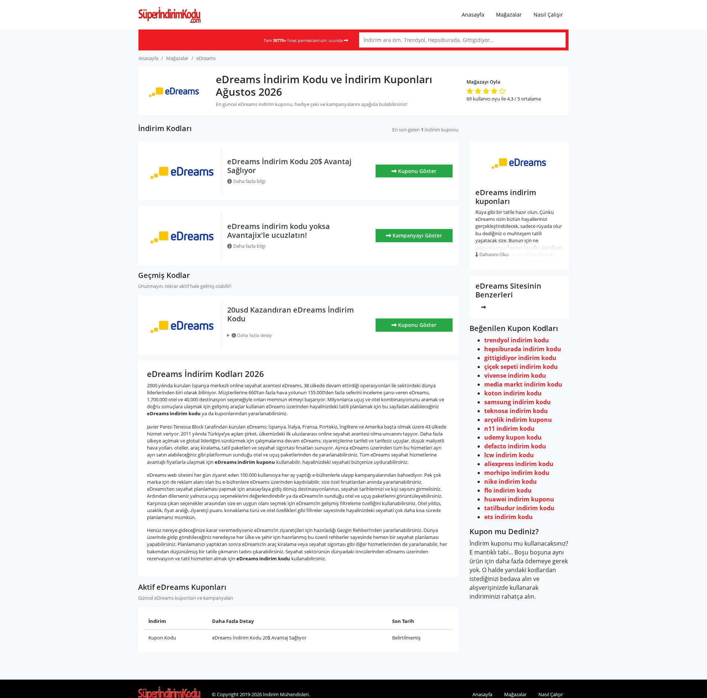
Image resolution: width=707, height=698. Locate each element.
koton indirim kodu (513, 393)
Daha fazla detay (254, 335)
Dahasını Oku (493, 254)
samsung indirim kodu (517, 402)
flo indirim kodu (508, 490)
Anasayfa (473, 14)
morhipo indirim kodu (516, 473)
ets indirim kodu (508, 517)
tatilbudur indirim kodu (519, 508)
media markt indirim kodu (523, 384)
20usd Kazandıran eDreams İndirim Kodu (290, 314)
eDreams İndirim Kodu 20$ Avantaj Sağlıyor (289, 165)
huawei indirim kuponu (519, 499)
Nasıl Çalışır (548, 14)
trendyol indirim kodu (516, 340)
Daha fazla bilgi (248, 181)
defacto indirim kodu (515, 446)
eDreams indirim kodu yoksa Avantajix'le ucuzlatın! (278, 230)
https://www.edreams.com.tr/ (519, 177)
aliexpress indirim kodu (518, 464)
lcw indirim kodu (509, 455)
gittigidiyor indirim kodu (520, 358)
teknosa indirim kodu (516, 411)
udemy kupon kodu (513, 437)
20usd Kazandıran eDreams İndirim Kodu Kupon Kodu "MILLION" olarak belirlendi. (294, 335)
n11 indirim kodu (509, 428)
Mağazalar (509, 14)
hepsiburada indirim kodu (522, 349)
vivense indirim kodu (515, 375)
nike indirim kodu (510, 481)
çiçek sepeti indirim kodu (521, 367)
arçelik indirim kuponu (518, 420)
